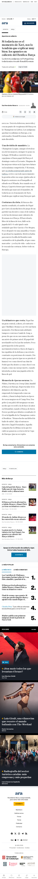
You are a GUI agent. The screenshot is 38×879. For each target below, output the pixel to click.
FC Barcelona (13, 468)
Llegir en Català (23, 67)
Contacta (19, 826)
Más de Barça (7, 478)
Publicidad (19, 823)
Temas (19, 820)
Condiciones (20, 848)
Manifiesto (19, 810)
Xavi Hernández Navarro (10, 105)
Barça (12, 29)
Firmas (19, 816)
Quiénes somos (19, 813)
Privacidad (12, 848)
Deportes (5, 29)
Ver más (33, 629)
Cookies (27, 848)
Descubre (5, 629)
